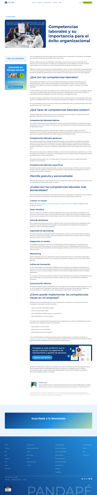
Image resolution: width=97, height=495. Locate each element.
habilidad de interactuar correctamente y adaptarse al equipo (55, 203)
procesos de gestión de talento (39, 338)
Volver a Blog (11, 16)
